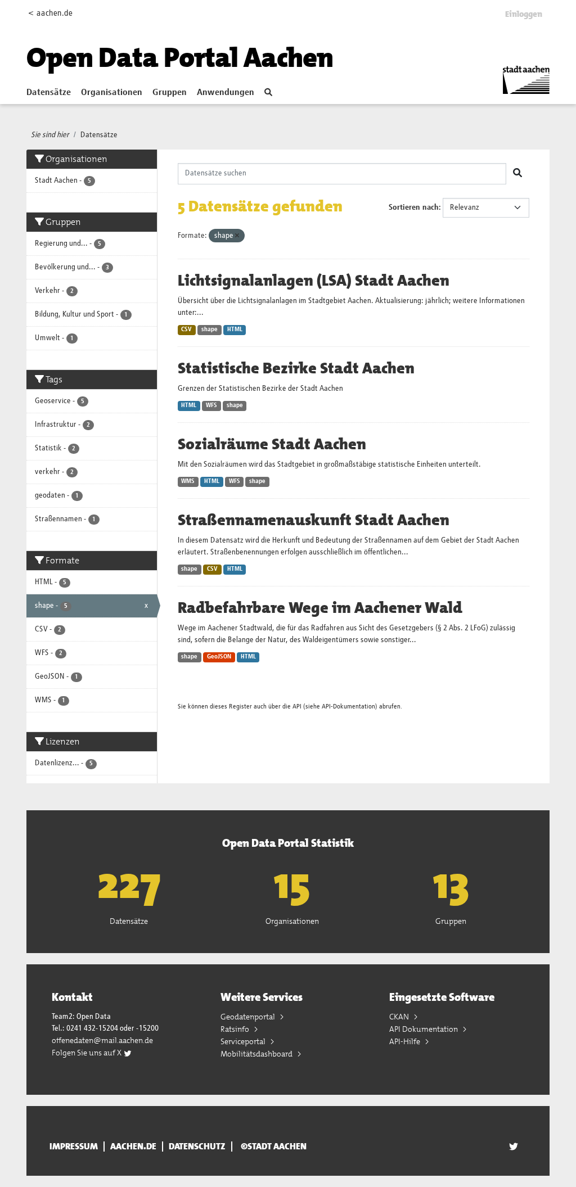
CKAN (400, 1017)
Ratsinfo (235, 1029)
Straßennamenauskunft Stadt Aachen (313, 520)
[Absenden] (517, 173)
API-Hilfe (405, 1041)
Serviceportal (243, 1041)
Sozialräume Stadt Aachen (272, 444)
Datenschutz (197, 1146)
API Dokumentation (424, 1029)
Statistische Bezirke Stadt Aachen (296, 368)
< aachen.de (50, 13)
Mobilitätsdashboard (257, 1054)
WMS (188, 481)
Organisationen (111, 92)
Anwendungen (225, 92)
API (297, 706)
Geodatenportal (248, 1017)
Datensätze (48, 92)
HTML (234, 329)
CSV (186, 329)
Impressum (74, 1146)
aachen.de (133, 1146)
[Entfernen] (237, 236)
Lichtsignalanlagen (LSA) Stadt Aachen (313, 280)
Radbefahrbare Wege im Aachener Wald (320, 608)
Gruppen (169, 92)
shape (209, 329)
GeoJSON (219, 657)
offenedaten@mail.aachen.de (102, 1040)
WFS (211, 405)
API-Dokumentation (348, 706)
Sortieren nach (414, 207)
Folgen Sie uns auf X (87, 1053)
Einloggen (523, 14)
